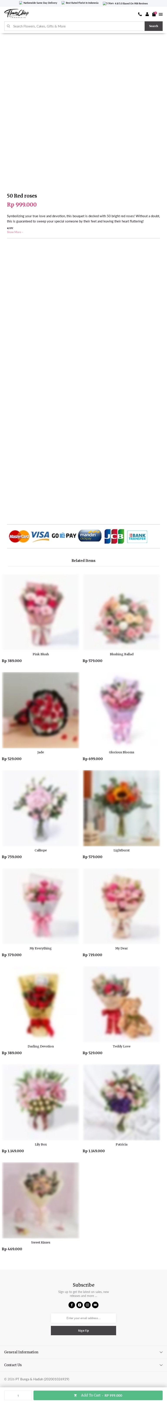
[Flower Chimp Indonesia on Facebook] (71, 1305)
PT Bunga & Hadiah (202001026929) (42, 1379)
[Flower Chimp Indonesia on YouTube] (79, 1305)
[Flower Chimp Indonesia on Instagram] (87, 1305)
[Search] (9, 26)
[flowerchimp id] (16, 14)
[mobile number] (140, 14)
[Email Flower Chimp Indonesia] (95, 1305)
